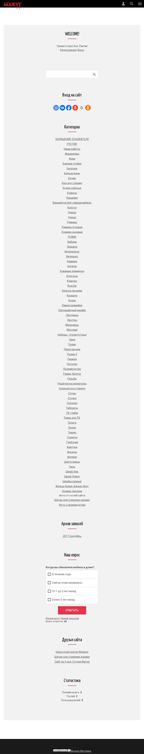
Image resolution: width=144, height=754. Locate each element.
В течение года (61, 574)
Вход (81, 50)
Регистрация (68, 50)
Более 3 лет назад (63, 599)
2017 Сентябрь (72, 536)
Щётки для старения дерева (72, 656)
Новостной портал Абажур (72, 651)
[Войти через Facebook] (69, 108)
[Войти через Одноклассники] (88, 108)
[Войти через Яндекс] (75, 108)
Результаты (52, 618)
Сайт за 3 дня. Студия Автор (72, 661)
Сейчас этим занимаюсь (67, 582)
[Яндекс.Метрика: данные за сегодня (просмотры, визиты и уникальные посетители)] (79, 751)
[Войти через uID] (56, 108)
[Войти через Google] (81, 108)
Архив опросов (70, 618)
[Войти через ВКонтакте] (62, 108)
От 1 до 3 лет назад (64, 591)
